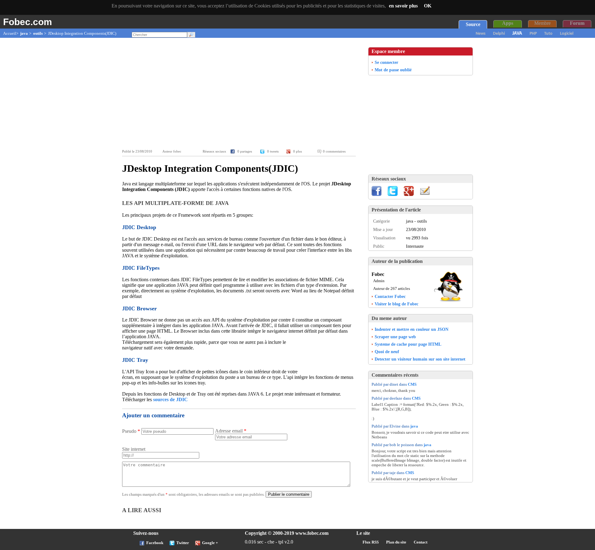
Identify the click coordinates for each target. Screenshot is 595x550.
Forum (577, 23)
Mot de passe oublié (393, 69)
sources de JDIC (170, 399)
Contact (420, 542)
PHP (533, 33)
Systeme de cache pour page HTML (408, 344)
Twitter (182, 543)
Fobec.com (27, 21)
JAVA (517, 33)
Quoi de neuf (387, 351)
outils (38, 33)
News (481, 33)
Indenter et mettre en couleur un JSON (411, 329)
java (24, 33)
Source (473, 24)
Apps (507, 23)
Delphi (499, 33)
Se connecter (386, 62)
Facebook (154, 543)
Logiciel (566, 33)
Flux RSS (371, 542)
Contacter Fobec (390, 296)
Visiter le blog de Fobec (396, 303)
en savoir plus (403, 5)
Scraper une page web (395, 336)
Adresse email (230, 430)
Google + (210, 543)
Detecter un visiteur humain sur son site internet (420, 359)
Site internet (133, 449)
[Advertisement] (240, 93)
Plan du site (396, 542)
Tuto (548, 33)
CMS (412, 384)
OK (427, 5)
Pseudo (131, 431)
